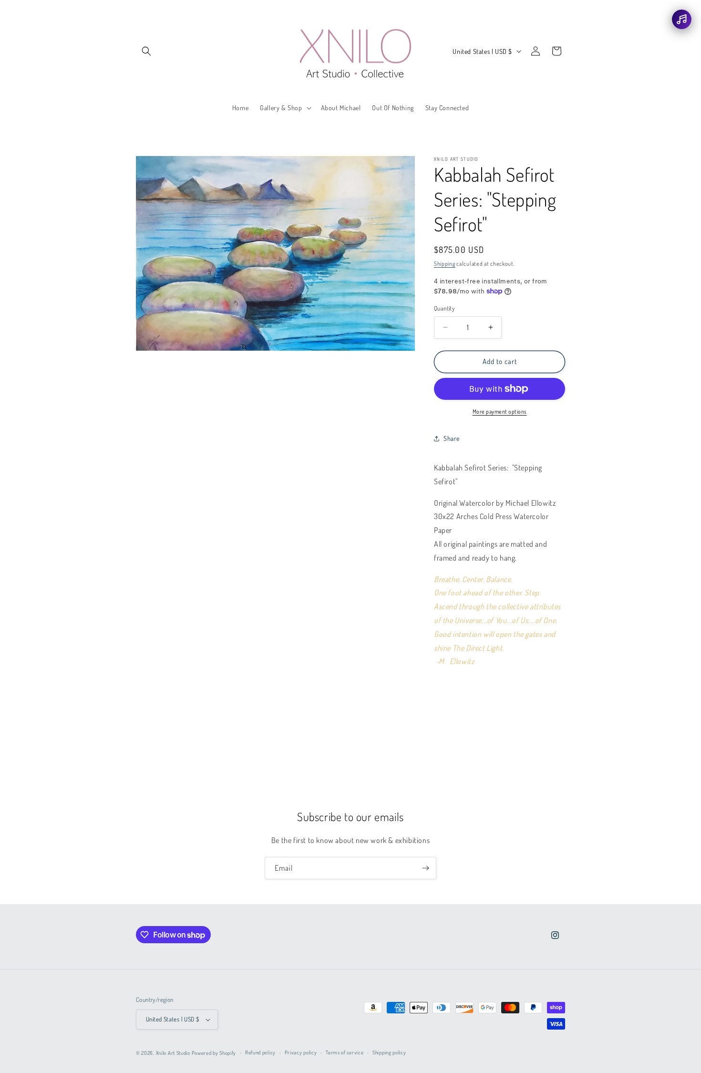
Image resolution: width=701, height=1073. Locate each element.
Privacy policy (301, 1052)
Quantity (444, 308)
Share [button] (451, 438)
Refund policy (260, 1052)
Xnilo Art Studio (173, 1053)
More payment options (500, 411)
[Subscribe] (425, 868)
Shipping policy (389, 1052)
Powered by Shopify (214, 1053)
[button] (146, 51)
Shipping (444, 263)
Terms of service (344, 1052)
